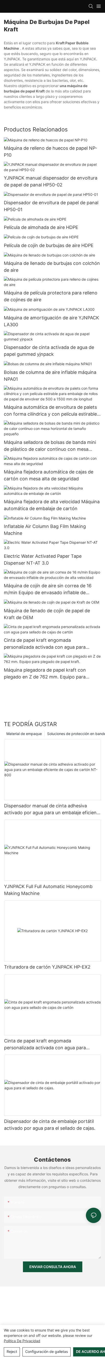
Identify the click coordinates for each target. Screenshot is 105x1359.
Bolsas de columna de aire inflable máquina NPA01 (50, 376)
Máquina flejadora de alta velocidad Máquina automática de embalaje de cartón (52, 505)
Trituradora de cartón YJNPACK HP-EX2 (47, 967)
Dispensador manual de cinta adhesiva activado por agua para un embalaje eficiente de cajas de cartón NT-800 (52, 809)
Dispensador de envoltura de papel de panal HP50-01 (51, 206)
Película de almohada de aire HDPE (41, 227)
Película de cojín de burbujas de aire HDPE (49, 245)
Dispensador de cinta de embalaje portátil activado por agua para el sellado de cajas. (49, 1125)
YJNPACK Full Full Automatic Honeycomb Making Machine (48, 890)
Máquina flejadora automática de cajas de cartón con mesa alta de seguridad (48, 475)
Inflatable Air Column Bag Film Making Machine (45, 530)
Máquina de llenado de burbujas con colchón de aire (52, 267)
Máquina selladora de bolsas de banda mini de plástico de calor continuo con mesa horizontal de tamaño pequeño (50, 446)
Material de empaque (24, 733)
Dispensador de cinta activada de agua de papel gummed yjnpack (49, 351)
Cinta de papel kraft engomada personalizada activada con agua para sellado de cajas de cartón (45, 643)
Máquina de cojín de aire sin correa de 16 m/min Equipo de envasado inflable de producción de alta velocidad (47, 589)
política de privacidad (22, 1341)
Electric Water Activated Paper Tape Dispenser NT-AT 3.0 (43, 559)
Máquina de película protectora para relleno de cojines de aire (50, 296)
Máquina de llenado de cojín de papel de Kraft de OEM (47, 614)
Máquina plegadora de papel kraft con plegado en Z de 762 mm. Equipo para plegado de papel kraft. (45, 673)
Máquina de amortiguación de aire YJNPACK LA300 (51, 321)
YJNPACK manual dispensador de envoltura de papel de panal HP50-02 (50, 181)
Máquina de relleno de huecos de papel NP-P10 (50, 151)
